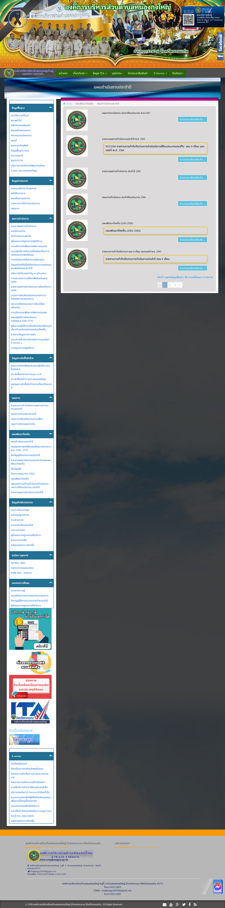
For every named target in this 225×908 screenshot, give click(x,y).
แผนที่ (14, 140)
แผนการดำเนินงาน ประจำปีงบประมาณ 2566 (124, 197)
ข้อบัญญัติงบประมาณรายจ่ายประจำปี (29, 600)
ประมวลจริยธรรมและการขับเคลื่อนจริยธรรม (28, 305)
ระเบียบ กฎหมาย (20, 555)
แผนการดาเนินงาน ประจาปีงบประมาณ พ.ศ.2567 (126, 113)
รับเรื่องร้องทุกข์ (19, 763)
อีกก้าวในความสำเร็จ (21, 236)
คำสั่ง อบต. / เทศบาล (21, 572)
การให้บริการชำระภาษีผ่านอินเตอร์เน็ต (29, 787)
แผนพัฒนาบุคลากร (20, 198)
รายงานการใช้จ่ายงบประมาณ (25, 203)
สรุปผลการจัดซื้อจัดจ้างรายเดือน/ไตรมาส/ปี (31, 385)
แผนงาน (15, 208)
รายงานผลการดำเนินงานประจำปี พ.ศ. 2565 (123, 139)
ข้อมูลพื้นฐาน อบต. (20, 150)
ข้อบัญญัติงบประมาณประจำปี (25, 455)
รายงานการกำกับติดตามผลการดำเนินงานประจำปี (30, 407)
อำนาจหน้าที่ (17, 155)
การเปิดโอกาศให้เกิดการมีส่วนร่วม (27, 259)
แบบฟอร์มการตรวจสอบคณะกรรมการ (30, 595)
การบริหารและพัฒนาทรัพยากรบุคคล (29, 246)
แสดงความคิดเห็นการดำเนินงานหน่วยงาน (30, 775)
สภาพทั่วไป (16, 120)
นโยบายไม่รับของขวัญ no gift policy (28, 273)
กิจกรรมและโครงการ (21, 135)
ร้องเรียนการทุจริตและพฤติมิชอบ (27, 768)
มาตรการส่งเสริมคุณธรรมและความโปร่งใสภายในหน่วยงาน (28, 297)
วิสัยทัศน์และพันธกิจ (21, 125)
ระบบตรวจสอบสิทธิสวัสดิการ (25, 806)
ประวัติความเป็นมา (20, 115)
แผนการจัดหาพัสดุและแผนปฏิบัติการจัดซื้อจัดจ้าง (30, 367)
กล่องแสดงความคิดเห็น (22, 545)
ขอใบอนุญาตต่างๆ (20, 515)
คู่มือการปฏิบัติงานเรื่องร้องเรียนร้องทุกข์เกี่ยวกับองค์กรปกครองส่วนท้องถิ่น (31, 327)
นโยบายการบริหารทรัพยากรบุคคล (28, 165)
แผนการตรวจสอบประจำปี (23, 413)
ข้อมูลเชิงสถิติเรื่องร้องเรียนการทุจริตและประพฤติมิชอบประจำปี (31, 266)
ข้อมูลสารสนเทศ (20, 180)
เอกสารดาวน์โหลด (21, 583)
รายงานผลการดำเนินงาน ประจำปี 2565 (121, 171)
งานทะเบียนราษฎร (20, 510)
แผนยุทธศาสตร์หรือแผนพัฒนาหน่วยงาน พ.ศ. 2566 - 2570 (31, 448)
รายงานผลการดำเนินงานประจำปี (27, 492)
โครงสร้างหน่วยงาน (20, 130)
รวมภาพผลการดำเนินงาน (23, 226)
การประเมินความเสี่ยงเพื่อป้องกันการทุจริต (29, 280)
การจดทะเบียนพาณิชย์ (22, 525)
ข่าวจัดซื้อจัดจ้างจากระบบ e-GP (26, 374)
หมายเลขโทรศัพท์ (19, 145)
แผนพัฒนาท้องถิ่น (21, 434)
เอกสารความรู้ (18, 590)
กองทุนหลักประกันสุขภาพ (23, 188)
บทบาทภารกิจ (18, 530)
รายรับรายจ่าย (18, 231)
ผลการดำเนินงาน (20, 218)
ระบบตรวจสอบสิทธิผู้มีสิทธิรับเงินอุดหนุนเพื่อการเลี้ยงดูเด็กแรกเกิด (31, 799)
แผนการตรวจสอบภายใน (23, 424)
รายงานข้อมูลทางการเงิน (23, 334)
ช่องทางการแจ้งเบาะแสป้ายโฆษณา (28, 782)
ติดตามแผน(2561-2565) (23, 473)
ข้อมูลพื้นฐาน (18, 108)
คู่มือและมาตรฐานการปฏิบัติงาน (26, 241)
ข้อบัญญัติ (16, 468)
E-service (16, 756)
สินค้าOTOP (17, 160)
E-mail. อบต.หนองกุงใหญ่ (24, 170)
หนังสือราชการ (18, 193)
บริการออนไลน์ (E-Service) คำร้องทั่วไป (30, 792)
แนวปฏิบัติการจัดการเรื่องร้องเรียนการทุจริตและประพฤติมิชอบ (30, 252)
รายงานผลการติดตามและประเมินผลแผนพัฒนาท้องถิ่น (31, 461)
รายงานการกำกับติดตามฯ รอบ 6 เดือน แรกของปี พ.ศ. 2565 (131, 251)
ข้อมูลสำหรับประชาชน (22, 502)
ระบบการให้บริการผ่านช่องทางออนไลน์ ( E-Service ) (30, 341)
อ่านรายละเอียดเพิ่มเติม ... (192, 119)
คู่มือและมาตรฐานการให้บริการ (26, 535)
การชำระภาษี (17, 520)
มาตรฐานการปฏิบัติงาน (22, 348)
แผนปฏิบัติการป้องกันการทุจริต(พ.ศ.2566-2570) (23, 319)
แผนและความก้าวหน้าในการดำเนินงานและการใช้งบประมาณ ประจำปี (30, 485)
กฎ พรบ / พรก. (18, 562)
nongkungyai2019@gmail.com (116, 890)
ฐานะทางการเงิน (19, 540)
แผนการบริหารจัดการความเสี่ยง (27, 419)
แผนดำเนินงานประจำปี (22, 441)
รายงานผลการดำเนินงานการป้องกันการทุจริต (31, 288)
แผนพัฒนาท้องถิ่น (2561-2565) (117, 223)
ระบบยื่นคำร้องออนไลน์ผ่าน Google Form (31, 811)
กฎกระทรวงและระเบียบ (22, 567)
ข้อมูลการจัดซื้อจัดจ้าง (23, 358)
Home (69, 103)
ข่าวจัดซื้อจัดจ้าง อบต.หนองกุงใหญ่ (28, 379)
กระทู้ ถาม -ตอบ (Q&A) (22, 815)
